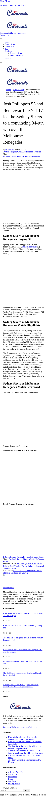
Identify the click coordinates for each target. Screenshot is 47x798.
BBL (5, 557)
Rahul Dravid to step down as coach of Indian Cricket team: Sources (22, 571)
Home (7, 42)
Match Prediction (17, 55)
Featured (8, 58)
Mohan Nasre (9, 150)
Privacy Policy (14, 783)
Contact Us (4, 35)
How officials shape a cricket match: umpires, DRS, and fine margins (22, 738)
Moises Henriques (29, 247)
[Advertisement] (23, 196)
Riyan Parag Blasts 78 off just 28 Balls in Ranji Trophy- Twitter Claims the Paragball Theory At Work (23, 566)
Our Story (12, 781)
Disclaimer (12, 777)
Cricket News (10, 44)
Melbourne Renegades (16, 557)
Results (29, 557)
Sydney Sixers (37, 557)
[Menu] (1, 62)
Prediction (8, 51)
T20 (6, 49)
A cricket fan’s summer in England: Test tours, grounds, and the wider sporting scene (21, 686)
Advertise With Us (15, 772)
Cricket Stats (9, 46)
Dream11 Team (16, 53)
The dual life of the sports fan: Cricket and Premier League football (24, 747)
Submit (26, 790)
